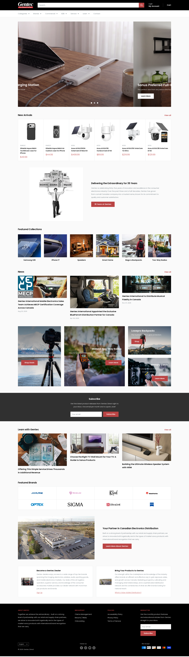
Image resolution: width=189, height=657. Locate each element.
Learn (85, 13)
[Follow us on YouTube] (89, 647)
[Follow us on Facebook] (81, 647)
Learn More (30, 96)
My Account (154, 6)
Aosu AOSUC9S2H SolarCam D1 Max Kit (79, 149)
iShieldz (22, 145)
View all (168, 115)
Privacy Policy (113, 617)
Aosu (73, 145)
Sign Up (39, 592)
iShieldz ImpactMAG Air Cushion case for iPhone (55, 149)
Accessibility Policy (115, 614)
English (21, 644)
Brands (36, 13)
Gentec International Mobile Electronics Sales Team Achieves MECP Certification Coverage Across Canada (41, 304)
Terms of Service (114, 621)
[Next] (171, 140)
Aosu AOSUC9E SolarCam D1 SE (158, 149)
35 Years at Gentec (102, 204)
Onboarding (79, 621)
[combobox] (88, 5)
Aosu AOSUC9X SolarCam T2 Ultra (132, 149)
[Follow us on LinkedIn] (93, 647)
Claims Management (83, 614)
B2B (62, 13)
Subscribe (110, 414)
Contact (96, 13)
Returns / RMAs (81, 617)
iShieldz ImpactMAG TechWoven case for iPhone (28, 150)
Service (74, 13)
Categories (22, 13)
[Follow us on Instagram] (85, 647)
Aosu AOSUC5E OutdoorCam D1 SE (104, 149)
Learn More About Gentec (117, 546)
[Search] (141, 5)
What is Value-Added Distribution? (128, 592)
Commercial (50, 13)
